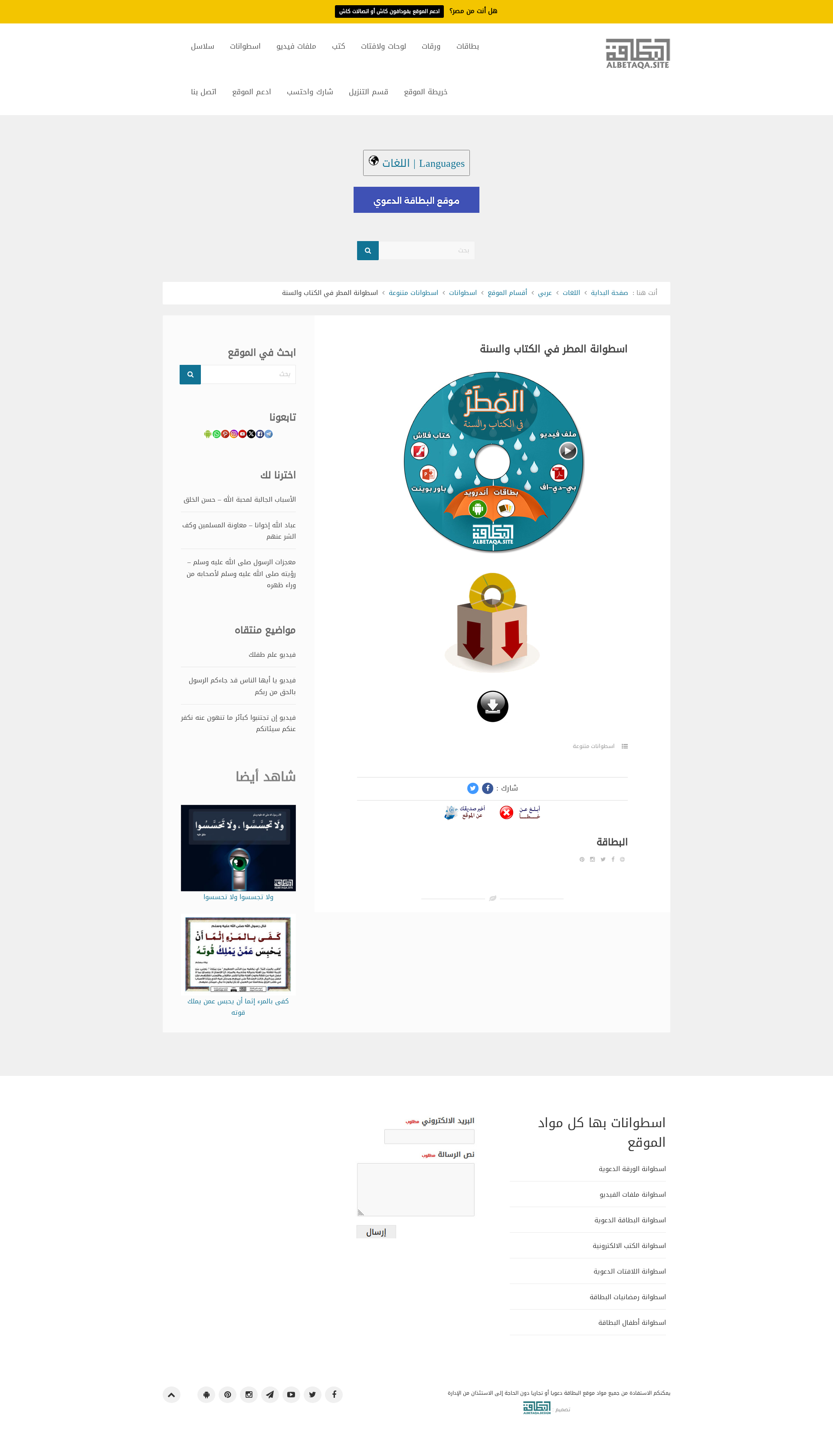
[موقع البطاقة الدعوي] (637, 58)
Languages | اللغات (422, 163)
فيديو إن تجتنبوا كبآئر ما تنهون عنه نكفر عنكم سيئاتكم (238, 723)
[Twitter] (603, 859)
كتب (338, 46)
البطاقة (612, 842)
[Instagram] (592, 859)
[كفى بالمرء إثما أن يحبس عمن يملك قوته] (238, 957)
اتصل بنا (203, 92)
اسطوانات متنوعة (413, 293)
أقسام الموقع (507, 293)
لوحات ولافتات (383, 46)
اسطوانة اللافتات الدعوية (630, 1271)
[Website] (622, 859)
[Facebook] (612, 859)
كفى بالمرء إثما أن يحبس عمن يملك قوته (238, 1007)
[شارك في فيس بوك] (487, 788)
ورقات (431, 46)
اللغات (571, 293)
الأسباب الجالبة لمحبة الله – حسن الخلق (240, 499)
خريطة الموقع (426, 92)
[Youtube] (291, 1394)
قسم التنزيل (368, 92)
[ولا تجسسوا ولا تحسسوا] (238, 850)
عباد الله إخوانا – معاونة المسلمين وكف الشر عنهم (239, 531)
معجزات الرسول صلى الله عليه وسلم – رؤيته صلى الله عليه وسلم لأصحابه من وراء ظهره (241, 573)
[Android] (206, 1394)
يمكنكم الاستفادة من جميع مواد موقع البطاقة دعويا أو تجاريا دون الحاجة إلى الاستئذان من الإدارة (559, 1393)
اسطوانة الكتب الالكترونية (629, 1245)
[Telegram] (270, 1394)
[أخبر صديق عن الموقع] (464, 814)
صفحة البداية (609, 293)
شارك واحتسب (310, 92)
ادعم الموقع (251, 92)
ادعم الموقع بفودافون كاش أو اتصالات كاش (389, 11)
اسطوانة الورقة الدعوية (632, 1168)
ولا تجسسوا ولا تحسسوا (238, 897)
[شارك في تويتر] (473, 788)
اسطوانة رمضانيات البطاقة (628, 1296)
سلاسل (202, 46)
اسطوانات (245, 46)
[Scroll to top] (171, 1394)
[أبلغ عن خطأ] (520, 814)
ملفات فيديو (296, 46)
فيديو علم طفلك (272, 655)
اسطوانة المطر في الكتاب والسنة (554, 349)
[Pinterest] (582, 859)
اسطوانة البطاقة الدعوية (630, 1220)
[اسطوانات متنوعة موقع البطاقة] (492, 709)
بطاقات (467, 46)
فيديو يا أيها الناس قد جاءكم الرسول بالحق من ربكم (242, 686)
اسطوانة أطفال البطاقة (632, 1322)
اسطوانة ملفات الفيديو (633, 1194)
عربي (545, 293)
